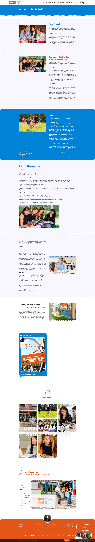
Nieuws (20, 528)
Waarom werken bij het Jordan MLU (69, 529)
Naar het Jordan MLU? (50, 2)
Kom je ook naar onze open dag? (84, 531)
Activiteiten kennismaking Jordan (54, 528)
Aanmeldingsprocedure (52, 526)
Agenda (35, 526)
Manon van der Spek (35, 267)
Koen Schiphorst (29, 269)
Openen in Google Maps (25, 505)
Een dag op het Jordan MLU (68, 526)
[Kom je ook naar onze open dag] (83, 536)
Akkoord (67, 540)
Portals (35, 529)
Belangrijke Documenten (38, 528)
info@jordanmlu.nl (24, 487)
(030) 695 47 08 (27, 495)
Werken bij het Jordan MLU (71, 2)
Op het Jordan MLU (60, 2)
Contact (81, 2)
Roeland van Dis (31, 290)
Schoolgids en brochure (52, 529)
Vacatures (20, 529)
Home (20, 16)
